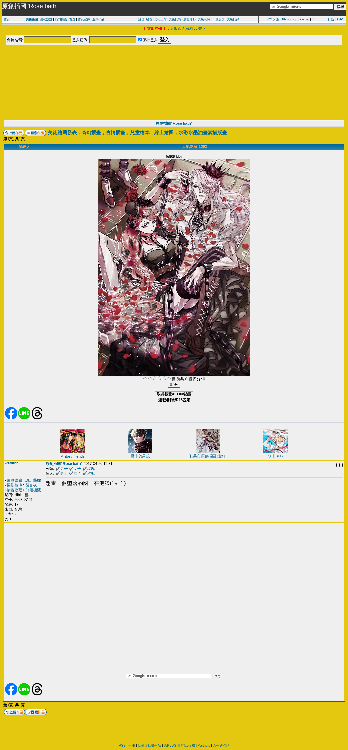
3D (314, 19)
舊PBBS (170, 745)
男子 (64, 468)
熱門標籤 (61, 19)
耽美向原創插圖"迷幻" (207, 456)
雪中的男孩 (140, 456)
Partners (204, 745)
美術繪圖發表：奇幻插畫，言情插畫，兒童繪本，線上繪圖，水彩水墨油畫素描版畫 (137, 132)
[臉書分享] (11, 418)
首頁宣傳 (84, 19)
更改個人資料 (181, 28)
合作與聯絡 (221, 745)
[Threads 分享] (37, 418)
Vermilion (11, 463)
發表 (149, 19)
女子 (77, 468)
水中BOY (276, 456)
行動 (331, 19)
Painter (304, 19)
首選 (72, 19)
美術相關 (204, 19)
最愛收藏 (14, 490)
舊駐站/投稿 (186, 745)
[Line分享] (24, 418)
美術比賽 (175, 19)
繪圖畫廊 (14, 480)
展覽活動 (189, 19)
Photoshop (289, 19)
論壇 (141, 19)
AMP (339, 19)
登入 (202, 28)
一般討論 (218, 19)
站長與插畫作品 (149, 745)
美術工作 (160, 19)
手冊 (131, 745)
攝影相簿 (14, 485)
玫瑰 (91, 468)
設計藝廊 (33, 480)
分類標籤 (33, 490)
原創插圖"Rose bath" (174, 123)
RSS (122, 745)
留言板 (31, 485)
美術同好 (233, 19)
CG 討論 (273, 19)
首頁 (7, 19)
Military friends (72, 456)
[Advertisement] (174, 82)
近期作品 (98, 19)
